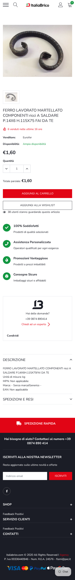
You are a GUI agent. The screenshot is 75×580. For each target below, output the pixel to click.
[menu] (6, 5)
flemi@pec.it (63, 559)
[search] (15, 5)
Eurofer (27, 137)
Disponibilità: (11, 144)
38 (9, 212)
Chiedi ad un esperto (34, 324)
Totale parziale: (12, 181)
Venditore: (9, 137)
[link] (7, 491)
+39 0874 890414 (36, 319)
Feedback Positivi (13, 514)
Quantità (8, 161)
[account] (60, 5)
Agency (64, 555)
